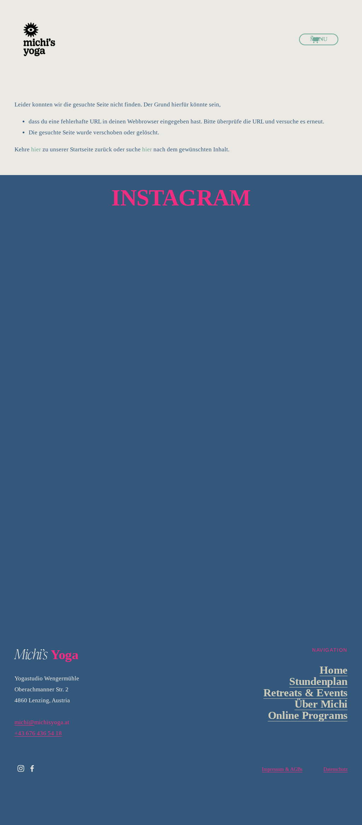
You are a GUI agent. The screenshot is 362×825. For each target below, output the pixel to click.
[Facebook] (32, 768)
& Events (305, 692)
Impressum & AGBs (282, 769)
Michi (321, 704)
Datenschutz (335, 769)
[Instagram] (20, 768)
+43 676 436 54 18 (38, 733)
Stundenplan (318, 681)
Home (334, 670)
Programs (308, 715)
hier (36, 149)
